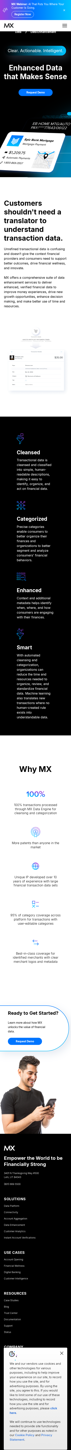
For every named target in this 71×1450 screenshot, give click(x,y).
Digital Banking (12, 1272)
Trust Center (11, 1313)
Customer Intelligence (16, 1278)
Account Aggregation (15, 1218)
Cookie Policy (25, 1435)
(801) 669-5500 (12, 1184)
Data (18, 32)
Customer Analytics (14, 1231)
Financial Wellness (14, 1266)
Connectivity (11, 1212)
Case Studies (11, 1300)
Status (7, 1332)
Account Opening (13, 1259)
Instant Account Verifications (20, 1238)
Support (8, 1326)
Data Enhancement (14, 1225)
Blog (6, 1307)
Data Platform (11, 1206)
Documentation (12, 1319)
